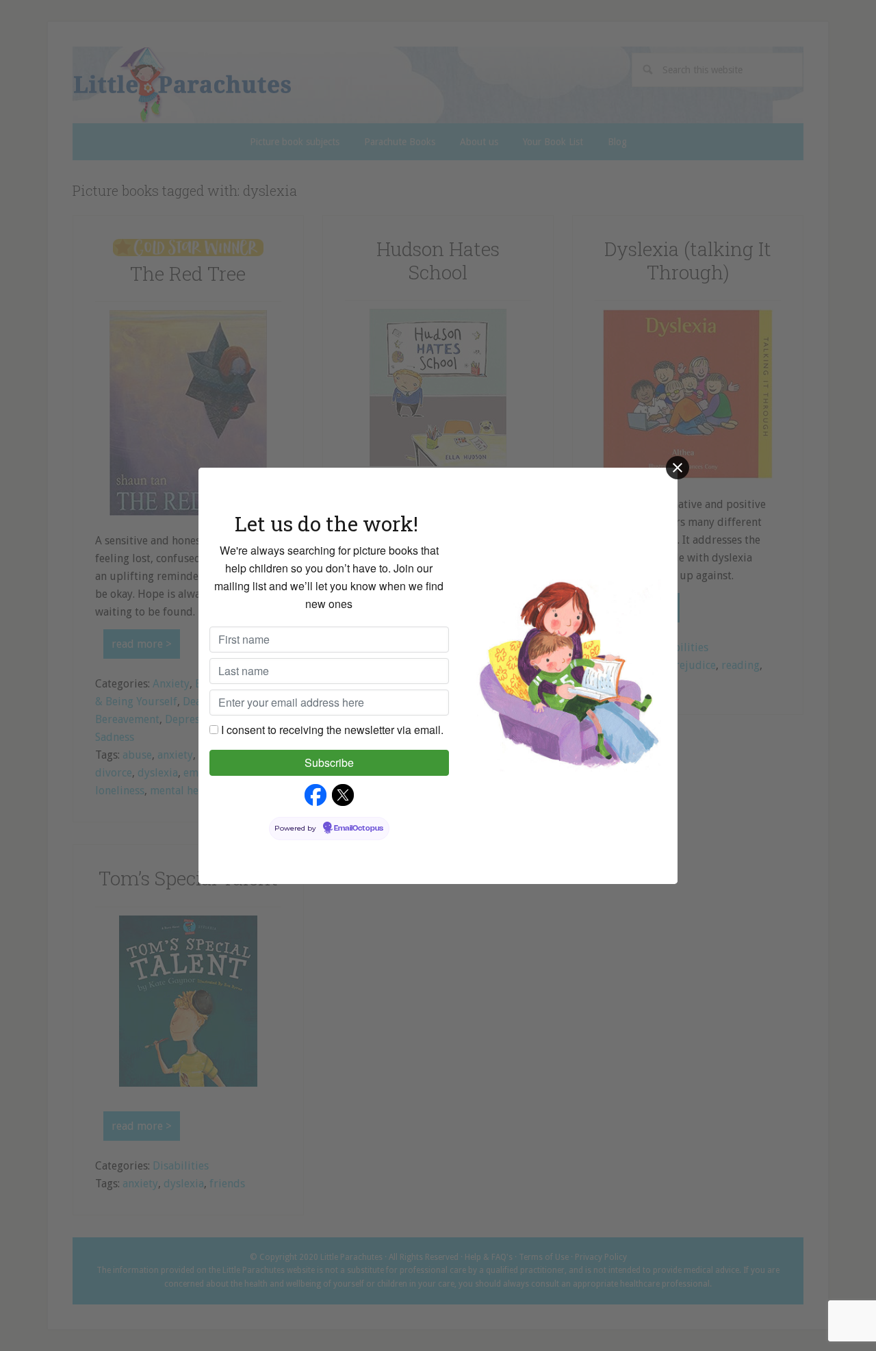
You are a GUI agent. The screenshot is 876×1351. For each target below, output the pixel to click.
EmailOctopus (358, 828)
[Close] (677, 467)
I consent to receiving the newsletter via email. (332, 729)
